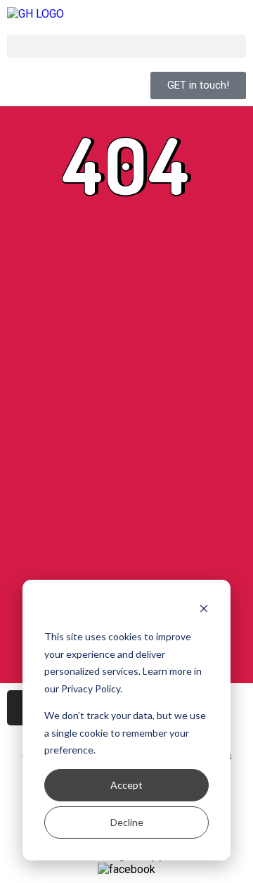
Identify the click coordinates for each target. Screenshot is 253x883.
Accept (126, 785)
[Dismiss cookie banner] (204, 610)
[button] (126, 46)
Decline (126, 822)
